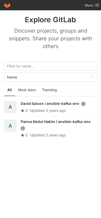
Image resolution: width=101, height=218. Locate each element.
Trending (49, 90)
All (9, 90)
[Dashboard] (7, 5)
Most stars (27, 90)
